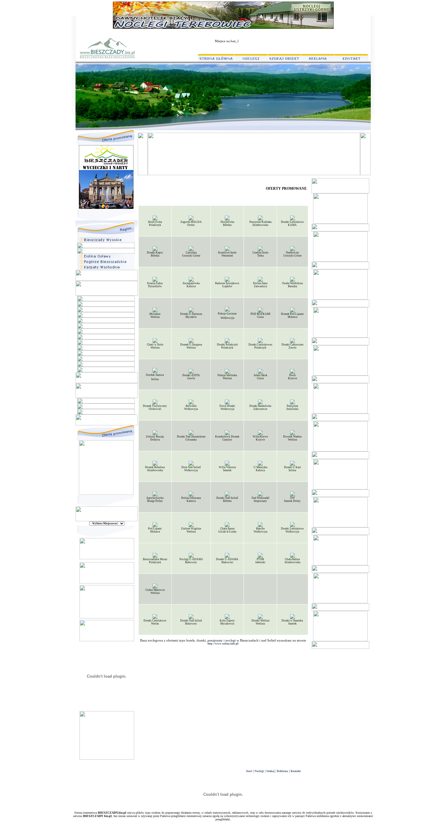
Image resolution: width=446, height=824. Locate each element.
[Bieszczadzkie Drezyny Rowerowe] (106, 558)
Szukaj (270, 771)
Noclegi (259, 771)
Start (249, 771)
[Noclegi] (106, 640)
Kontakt (296, 771)
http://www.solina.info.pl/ (223, 643)
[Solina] (106, 617)
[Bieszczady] (106, 582)
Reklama (282, 771)
